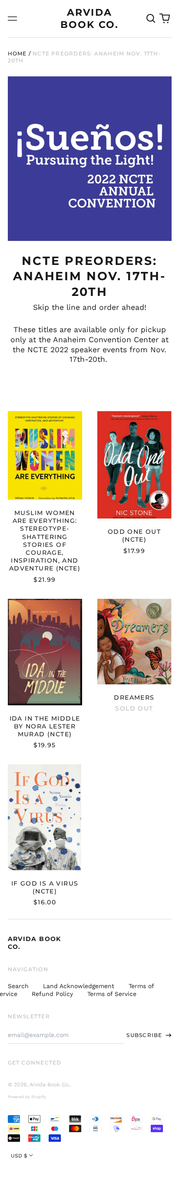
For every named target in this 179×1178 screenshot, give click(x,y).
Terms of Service (111, 993)
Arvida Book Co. (50, 1085)
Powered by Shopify (27, 1097)
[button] (151, 19)
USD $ (19, 1156)
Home (17, 53)
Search (18, 985)
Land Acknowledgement (78, 985)
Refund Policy (52, 993)
